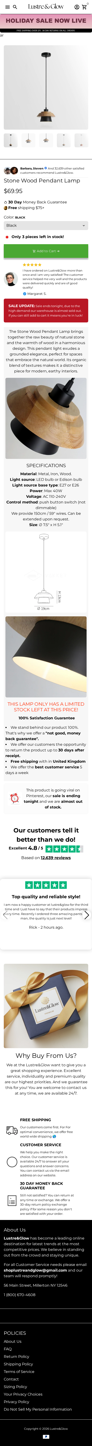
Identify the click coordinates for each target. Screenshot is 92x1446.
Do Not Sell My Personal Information (38, 1409)
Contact (11, 1379)
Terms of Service (19, 1371)
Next (83, 87)
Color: (14, 217)
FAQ (8, 1349)
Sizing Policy (15, 1386)
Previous (8, 87)
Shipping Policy (18, 1364)
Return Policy (16, 1356)
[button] (87, 915)
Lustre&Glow (59, 1428)
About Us (12, 1341)
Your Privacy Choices (23, 1394)
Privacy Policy (16, 1402)
